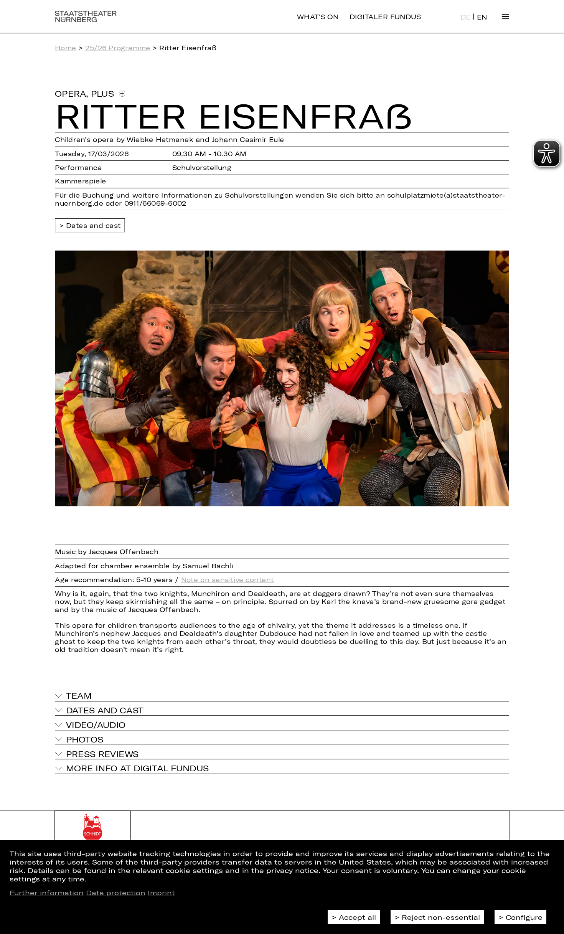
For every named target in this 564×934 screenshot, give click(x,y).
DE (465, 17)
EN (482, 17)
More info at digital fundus (137, 768)
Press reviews (102, 754)
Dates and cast (93, 225)
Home (65, 48)
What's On (317, 16)
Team (79, 696)
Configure (524, 917)
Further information (47, 892)
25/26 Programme (117, 48)
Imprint (161, 892)
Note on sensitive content (227, 579)
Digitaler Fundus (385, 16)
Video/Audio (96, 724)
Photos (84, 739)
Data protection (115, 892)
